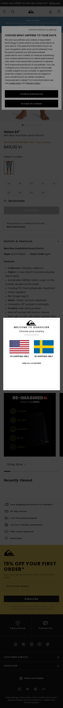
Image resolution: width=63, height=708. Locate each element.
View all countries (31, 363)
